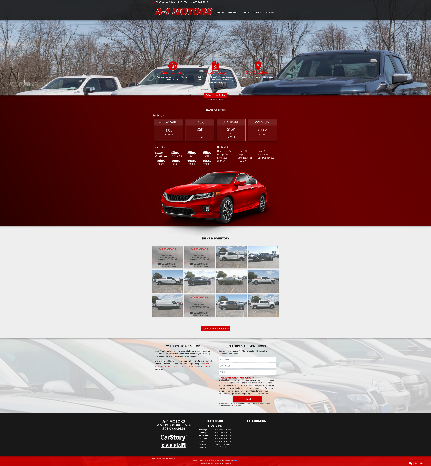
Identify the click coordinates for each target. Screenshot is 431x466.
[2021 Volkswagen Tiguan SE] (199, 281)
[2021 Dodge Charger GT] (231, 281)
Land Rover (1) (245, 157)
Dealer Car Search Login (199, 460)
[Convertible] (161, 154)
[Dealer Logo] (183, 12)
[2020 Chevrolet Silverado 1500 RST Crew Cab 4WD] (263, 305)
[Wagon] (207, 162)
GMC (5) (221, 161)
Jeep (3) (241, 154)
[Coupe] (161, 162)
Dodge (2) (222, 154)
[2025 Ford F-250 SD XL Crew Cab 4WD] (167, 257)
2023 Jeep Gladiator (263, 247)
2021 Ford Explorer (232, 296)
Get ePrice (167, 266)
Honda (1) (242, 151)
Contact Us (165, 458)
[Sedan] (176, 162)
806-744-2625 (200, 2)
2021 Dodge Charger (232, 272)
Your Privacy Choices (228, 460)
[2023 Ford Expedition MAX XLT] (231, 257)
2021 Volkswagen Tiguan (199, 272)
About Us (158, 458)
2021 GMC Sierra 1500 (200, 296)
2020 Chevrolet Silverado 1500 (263, 298)
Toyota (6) (263, 154)
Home (153, 458)
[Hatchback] (176, 154)
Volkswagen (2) (266, 157)
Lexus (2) (242, 161)
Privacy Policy (172, 458)
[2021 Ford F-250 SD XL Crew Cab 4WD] (263, 281)
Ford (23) (222, 157)
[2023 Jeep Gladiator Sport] (263, 257)
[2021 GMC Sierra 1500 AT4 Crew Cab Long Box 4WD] (199, 305)
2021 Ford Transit (167, 296)
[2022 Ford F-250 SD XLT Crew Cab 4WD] (167, 281)
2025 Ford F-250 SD (167, 247)
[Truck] (191, 162)
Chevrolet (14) (224, 151)
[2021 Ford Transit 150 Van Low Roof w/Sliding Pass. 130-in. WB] (167, 305)
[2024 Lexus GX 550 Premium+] (199, 257)
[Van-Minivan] (207, 154)
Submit (247, 399)
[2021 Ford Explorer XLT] (231, 305)
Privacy (236, 405)
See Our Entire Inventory (215, 328)
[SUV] (191, 154)
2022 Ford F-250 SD (167, 272)
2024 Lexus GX (199, 247)
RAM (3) (262, 151)
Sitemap (219, 460)
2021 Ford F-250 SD (263, 272)
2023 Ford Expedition (231, 247)
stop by (203, 366)
